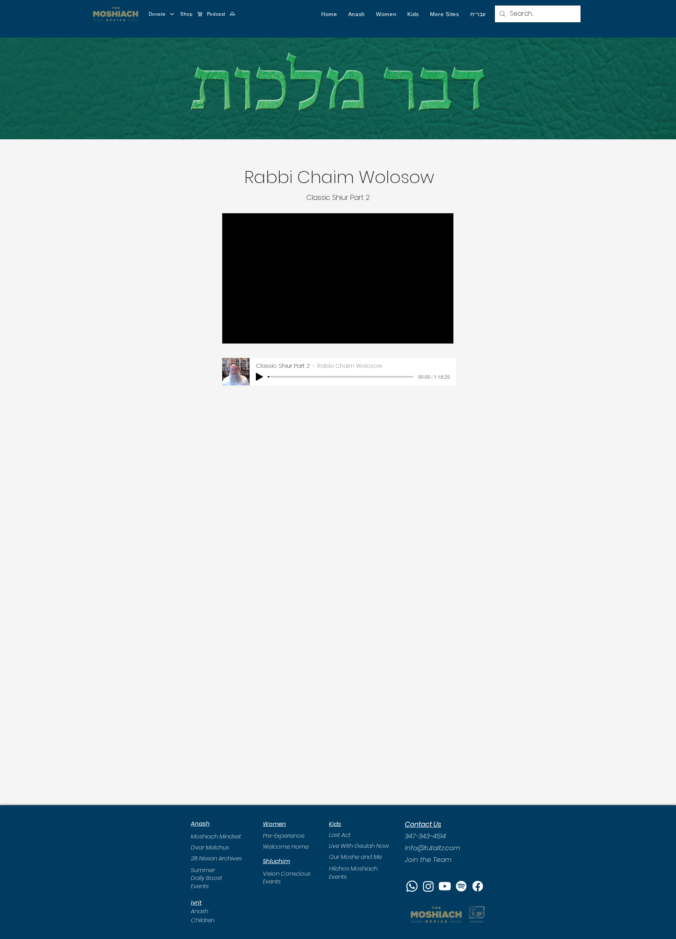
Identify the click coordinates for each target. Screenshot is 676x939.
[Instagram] (428, 886)
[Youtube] (445, 886)
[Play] (259, 377)
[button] (356, 14)
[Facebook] (478, 886)
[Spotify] (461, 886)
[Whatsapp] (412, 886)
